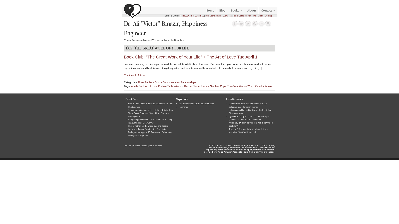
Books (235, 10)
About (251, 10)
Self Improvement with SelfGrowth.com (196, 104)
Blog (222, 10)
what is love (265, 86)
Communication (171, 82)
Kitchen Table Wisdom (170, 86)
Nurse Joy (233, 123)
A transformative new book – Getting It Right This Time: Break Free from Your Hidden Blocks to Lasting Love (150, 113)
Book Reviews (146, 82)
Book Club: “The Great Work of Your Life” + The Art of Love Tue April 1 (190, 57)
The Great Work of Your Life (242, 86)
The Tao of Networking (262, 16)
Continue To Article (134, 75)
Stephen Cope (218, 86)
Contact (266, 10)
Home (210, 10)
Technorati (183, 107)
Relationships (188, 82)
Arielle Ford (137, 86)
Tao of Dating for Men (242, 16)
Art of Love (151, 86)
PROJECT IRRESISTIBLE (193, 16)
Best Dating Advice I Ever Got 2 (218, 16)
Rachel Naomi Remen (196, 86)
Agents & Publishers (155, 146)
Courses (136, 146)
